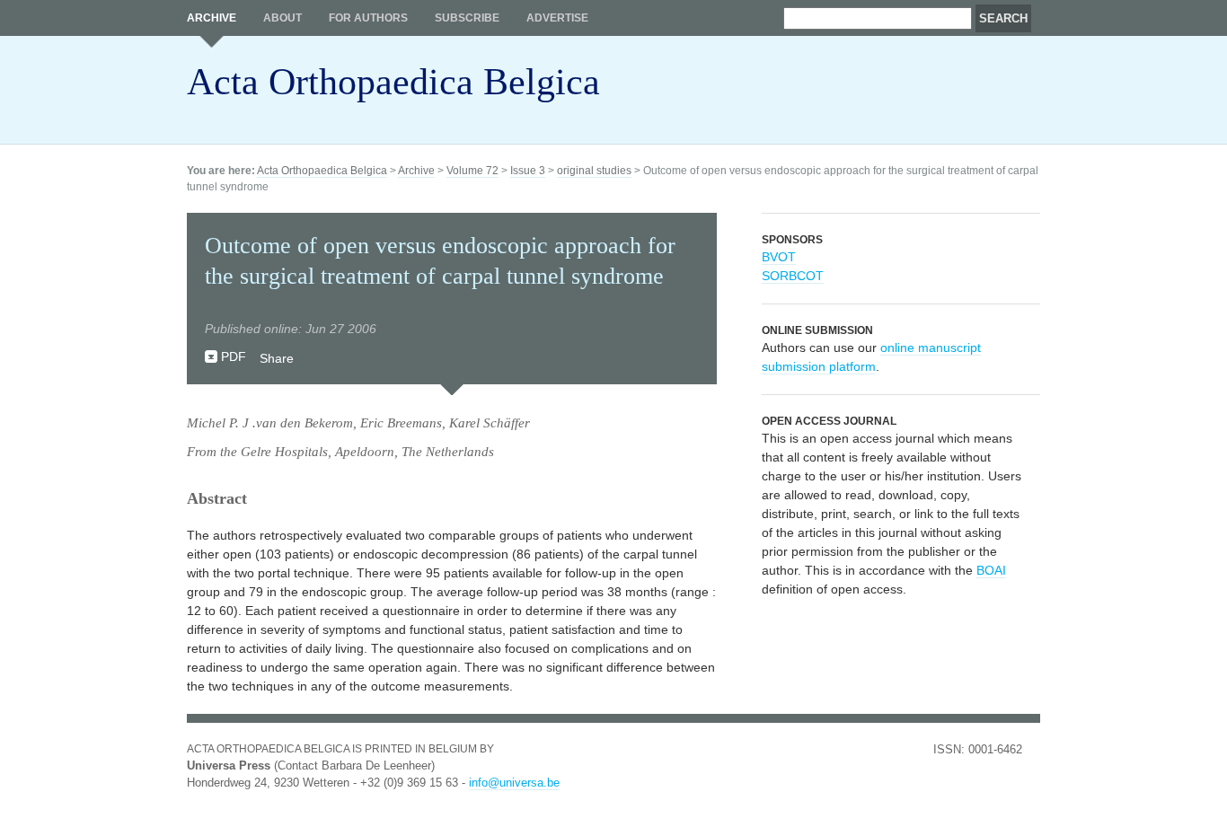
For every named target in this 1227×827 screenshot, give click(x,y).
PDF (233, 356)
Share (277, 358)
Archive (211, 18)
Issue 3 (527, 170)
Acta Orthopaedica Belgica (393, 81)
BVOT (779, 257)
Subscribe (467, 18)
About (282, 18)
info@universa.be (514, 782)
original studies (594, 170)
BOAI (991, 570)
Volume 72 (472, 170)
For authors (368, 18)
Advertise (557, 18)
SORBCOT (793, 275)
